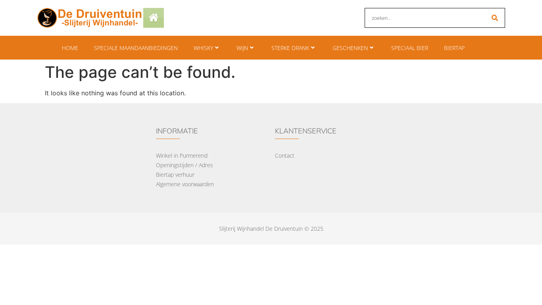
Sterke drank (290, 48)
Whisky (203, 48)
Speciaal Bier (409, 48)
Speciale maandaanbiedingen (136, 48)
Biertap (454, 48)
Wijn (242, 48)
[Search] (495, 17)
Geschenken (350, 48)
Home (70, 48)
